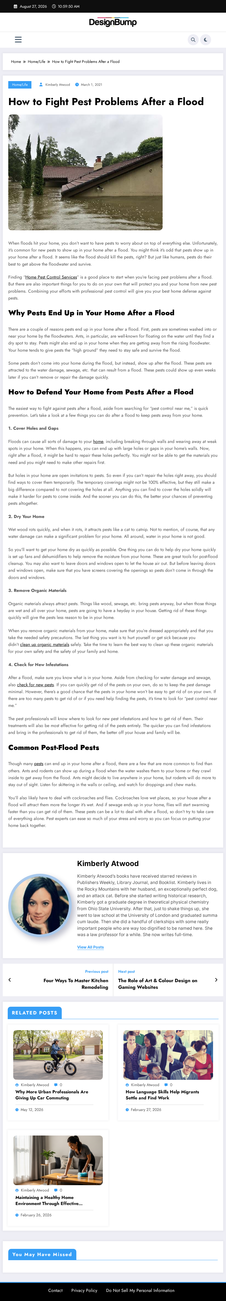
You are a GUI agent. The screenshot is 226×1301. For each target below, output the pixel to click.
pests (38, 763)
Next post (126, 971)
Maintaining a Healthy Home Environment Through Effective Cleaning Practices (47, 1201)
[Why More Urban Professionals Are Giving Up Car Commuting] (58, 1054)
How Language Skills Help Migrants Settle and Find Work (162, 1095)
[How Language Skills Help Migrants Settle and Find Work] (168, 1054)
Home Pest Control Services (51, 277)
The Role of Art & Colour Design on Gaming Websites (157, 984)
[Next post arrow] (216, 980)
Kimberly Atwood (57, 84)
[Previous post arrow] (9, 980)
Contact (55, 1290)
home (98, 441)
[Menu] (18, 39)
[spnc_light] (205, 39)
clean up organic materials (44, 644)
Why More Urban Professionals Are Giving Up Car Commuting (51, 1095)
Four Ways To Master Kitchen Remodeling (76, 984)
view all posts (90, 947)
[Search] (193, 40)
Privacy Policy (84, 1290)
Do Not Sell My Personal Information (140, 1290)
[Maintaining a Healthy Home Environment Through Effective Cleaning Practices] (58, 1160)
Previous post (96, 971)
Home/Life (20, 84)
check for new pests (35, 685)
